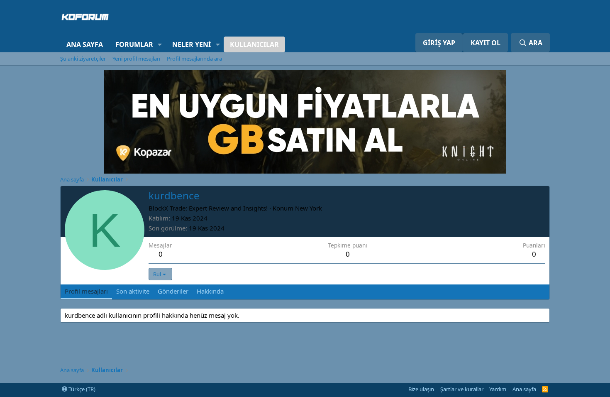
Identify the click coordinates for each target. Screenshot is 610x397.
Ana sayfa (84, 44)
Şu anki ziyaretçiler (83, 58)
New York (308, 208)
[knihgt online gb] (305, 171)
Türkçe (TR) (81, 389)
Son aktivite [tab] (132, 291)
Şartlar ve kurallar (461, 389)
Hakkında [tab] (210, 291)
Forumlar (134, 44)
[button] (160, 44)
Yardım (497, 389)
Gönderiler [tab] (173, 291)
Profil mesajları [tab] (86, 291)
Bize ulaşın (421, 389)
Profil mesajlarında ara (194, 58)
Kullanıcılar (254, 44)
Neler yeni (191, 44)
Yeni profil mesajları (136, 58)
